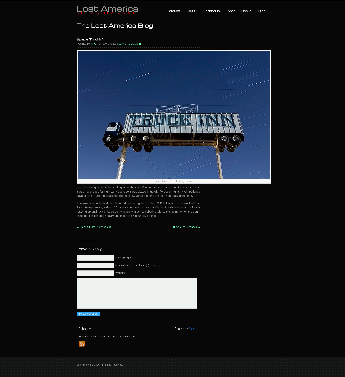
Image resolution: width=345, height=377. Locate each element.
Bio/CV (191, 10)
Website (120, 272)
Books (244, 11)
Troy (94, 43)
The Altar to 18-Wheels (186, 227)
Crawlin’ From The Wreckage (94, 227)
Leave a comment (130, 43)
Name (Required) (125, 257)
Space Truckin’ (90, 39)
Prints (230, 10)
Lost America (107, 8)
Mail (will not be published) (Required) (137, 265)
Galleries (173, 10)
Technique (211, 10)
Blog (261, 10)
